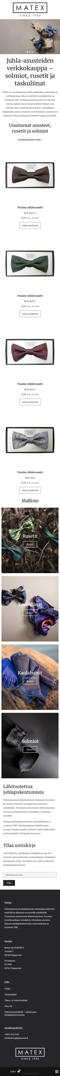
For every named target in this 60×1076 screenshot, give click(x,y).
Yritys (7, 988)
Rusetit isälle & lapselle (23, 35)
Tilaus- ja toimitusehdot (16, 1000)
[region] (30, 36)
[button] (27, 52)
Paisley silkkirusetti (30, 207)
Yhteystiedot (11, 994)
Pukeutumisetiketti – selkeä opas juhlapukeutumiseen (21, 1013)
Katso (30, 544)
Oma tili (8, 1006)
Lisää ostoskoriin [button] (30, 225)
